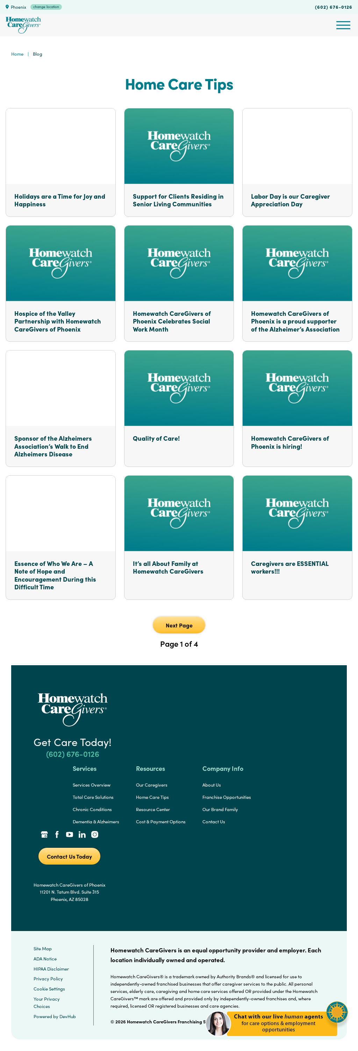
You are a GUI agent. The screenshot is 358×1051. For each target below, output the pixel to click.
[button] (276, 1040)
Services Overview (91, 785)
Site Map (43, 948)
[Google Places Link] (44, 835)
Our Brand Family (220, 809)
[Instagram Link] (94, 835)
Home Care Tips (152, 797)
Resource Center (153, 809)
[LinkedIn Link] (82, 835)
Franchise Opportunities (226, 797)
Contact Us (213, 821)
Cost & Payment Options (161, 821)
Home (17, 54)
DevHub (67, 1016)
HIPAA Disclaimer (51, 969)
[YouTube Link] (69, 835)
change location (46, 6)
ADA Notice (45, 959)
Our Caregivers (151, 785)
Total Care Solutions (93, 797)
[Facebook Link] (56, 835)
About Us (211, 785)
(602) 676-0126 (333, 6)
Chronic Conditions (92, 809)
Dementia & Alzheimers (96, 821)
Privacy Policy (48, 978)
